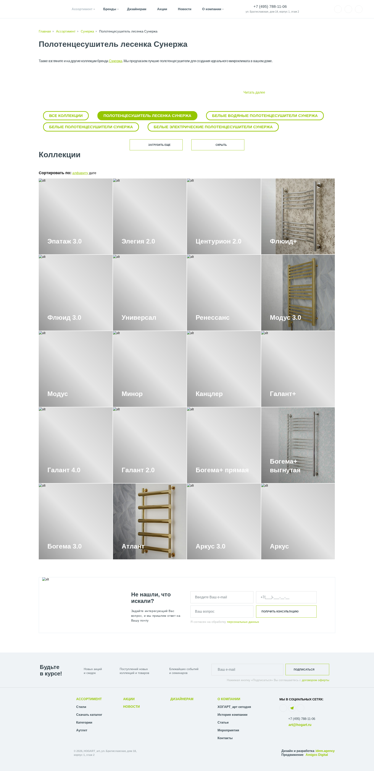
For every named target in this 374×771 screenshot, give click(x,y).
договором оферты (315, 680)
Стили (81, 707)
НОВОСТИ (131, 706)
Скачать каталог (89, 714)
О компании (211, 9)
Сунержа (87, 31)
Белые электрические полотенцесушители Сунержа (213, 127)
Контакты (225, 738)
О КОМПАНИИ (229, 699)
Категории (84, 722)
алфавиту (80, 173)
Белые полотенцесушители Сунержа (91, 127)
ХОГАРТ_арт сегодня (234, 707)
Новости (184, 9)
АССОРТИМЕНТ (89, 699)
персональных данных (243, 621)
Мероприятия (228, 730)
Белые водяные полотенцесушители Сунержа (265, 116)
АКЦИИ (129, 699)
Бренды (109, 9)
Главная (45, 31)
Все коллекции (66, 116)
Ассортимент (82, 9)
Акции (162, 9)
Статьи (223, 722)
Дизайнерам (136, 9)
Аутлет (81, 730)
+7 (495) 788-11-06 (301, 719)
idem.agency (325, 751)
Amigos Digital (317, 754)
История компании (232, 714)
